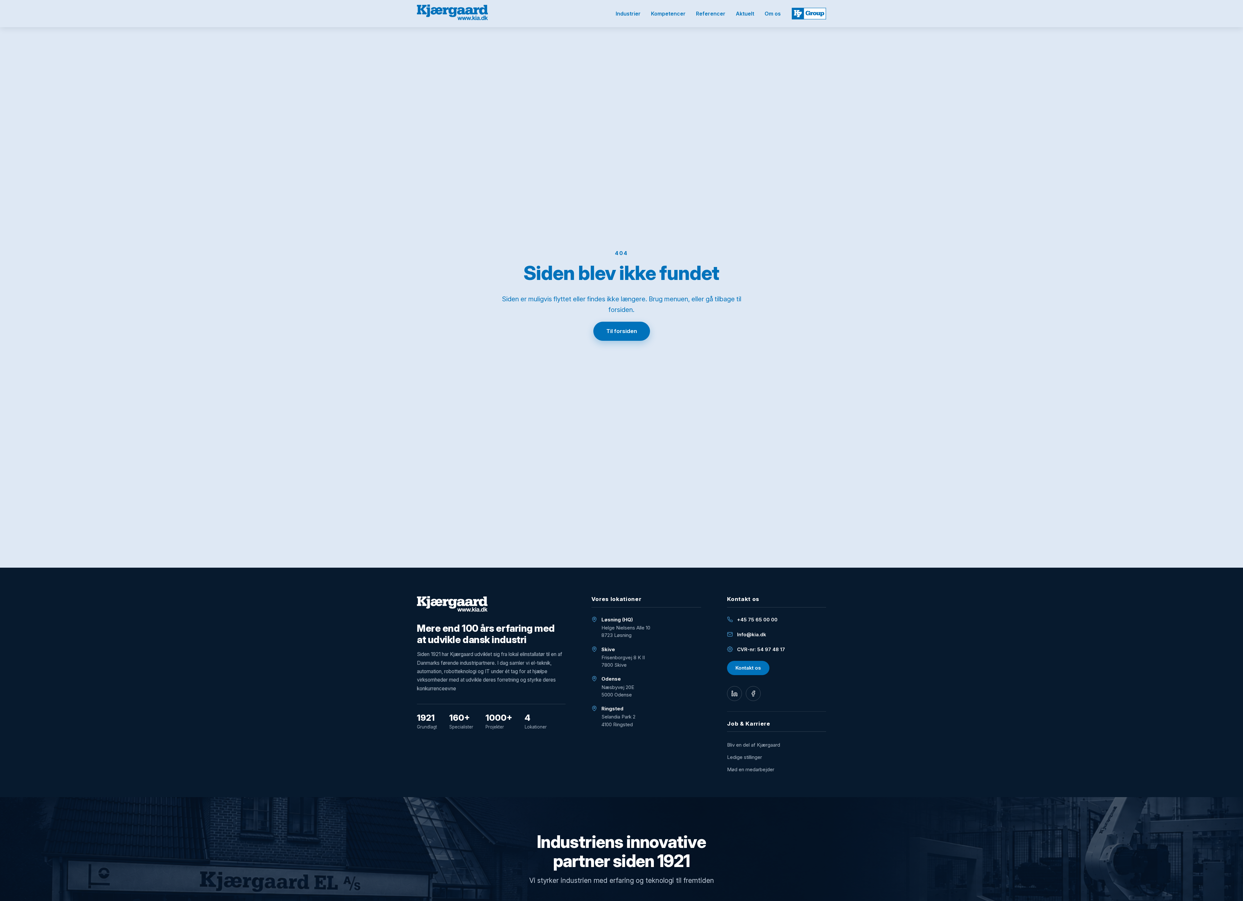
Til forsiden (621, 331)
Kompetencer (668, 13)
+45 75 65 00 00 (757, 620)
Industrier (628, 13)
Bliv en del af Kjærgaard (753, 745)
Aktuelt (745, 13)
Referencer (710, 13)
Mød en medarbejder (750, 769)
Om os (773, 13)
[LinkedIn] (734, 693)
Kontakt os (748, 668)
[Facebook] (753, 693)
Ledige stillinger (744, 757)
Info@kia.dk (751, 634)
